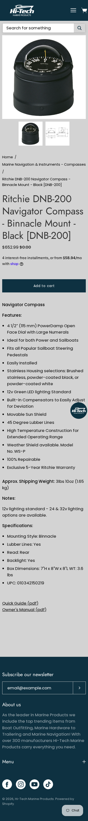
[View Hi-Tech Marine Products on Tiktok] (48, 784)
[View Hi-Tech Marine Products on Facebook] (7, 784)
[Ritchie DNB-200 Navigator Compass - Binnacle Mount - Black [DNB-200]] (30, 133)
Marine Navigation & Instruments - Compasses (44, 164)
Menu (8, 761)
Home (7, 157)
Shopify (8, 804)
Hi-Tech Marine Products (34, 799)
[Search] (79, 28)
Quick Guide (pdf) (20, 603)
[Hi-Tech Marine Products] (22, 10)
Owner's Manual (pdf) (24, 610)
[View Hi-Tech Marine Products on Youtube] (34, 784)
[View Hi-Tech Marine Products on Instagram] (21, 784)
